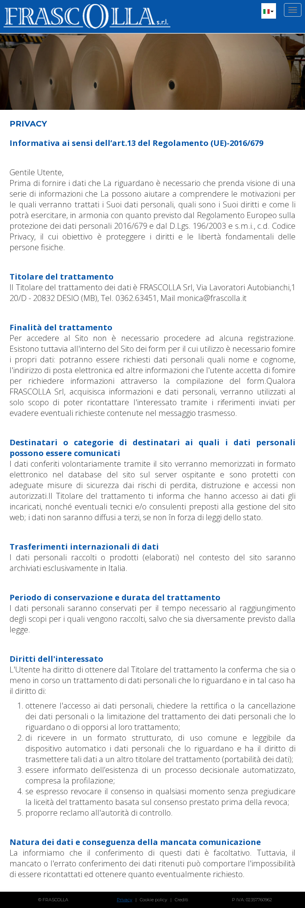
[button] (268, 11)
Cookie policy (153, 899)
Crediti (181, 899)
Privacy (124, 899)
